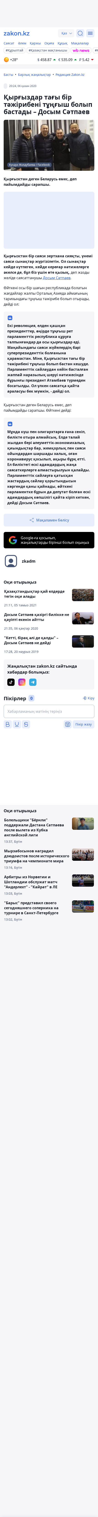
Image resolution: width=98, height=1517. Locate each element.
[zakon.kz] (17, 33)
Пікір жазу (83, 724)
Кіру (91, 698)
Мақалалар (80, 43)
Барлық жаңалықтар (34, 74)
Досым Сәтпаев (56, 277)
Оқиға (49, 43)
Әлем (22, 43)
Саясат (9, 43)
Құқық (62, 43)
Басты (8, 74)
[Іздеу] (80, 33)
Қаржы (35, 43)
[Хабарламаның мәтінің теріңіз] (49, 711)
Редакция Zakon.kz (70, 74)
